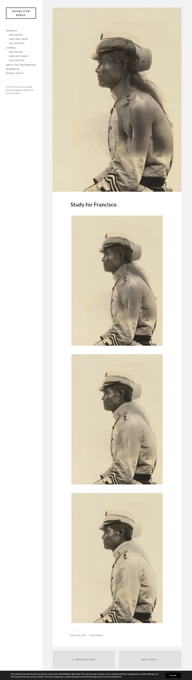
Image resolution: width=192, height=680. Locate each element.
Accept (173, 675)
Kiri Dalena (16, 35)
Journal (11, 48)
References (12, 69)
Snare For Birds (21, 13)
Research (11, 30)
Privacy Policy (15, 73)
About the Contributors (21, 65)
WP (25, 90)
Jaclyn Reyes (16, 43)
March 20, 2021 (78, 635)
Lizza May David (18, 39)
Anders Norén (15, 93)
